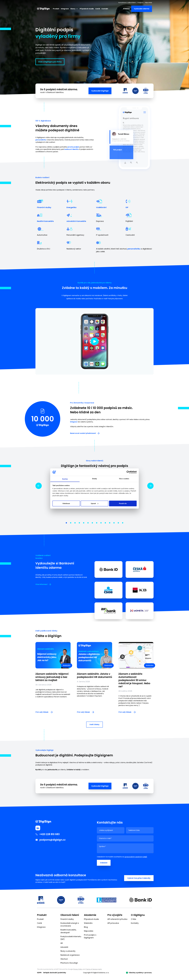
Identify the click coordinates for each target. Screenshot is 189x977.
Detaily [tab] (94, 478)
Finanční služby (44, 207)
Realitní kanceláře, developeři (68, 931)
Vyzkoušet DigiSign (100, 91)
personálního (40, 140)
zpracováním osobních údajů (135, 857)
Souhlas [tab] (65, 479)
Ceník (97, 9)
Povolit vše (123, 503)
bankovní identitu (71, 149)
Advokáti (64, 947)
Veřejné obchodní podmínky (54, 972)
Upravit (93, 503)
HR (61, 943)
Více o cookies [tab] (124, 478)
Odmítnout (66, 503)
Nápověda (148, 3)
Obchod (64, 959)
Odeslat (103, 862)
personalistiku (133, 249)
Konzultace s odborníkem (127, 3)
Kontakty (135, 923)
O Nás (133, 919)
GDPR (39, 972)
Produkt (56, 9)
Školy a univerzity (67, 951)
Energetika (71, 207)
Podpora (140, 3)
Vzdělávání (101, 207)
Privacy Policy (77, 969)
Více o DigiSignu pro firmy (50, 61)
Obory (72, 9)
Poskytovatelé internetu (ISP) (70, 937)
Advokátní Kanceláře (76, 221)
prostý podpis (73, 147)
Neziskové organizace (70, 955)
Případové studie (87, 9)
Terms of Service (92, 969)
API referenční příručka (117, 919)
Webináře (88, 923)
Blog (86, 927)
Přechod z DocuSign (69, 963)
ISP (127, 207)
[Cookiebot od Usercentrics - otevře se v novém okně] (128, 472)
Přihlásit (126, 9)
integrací (74, 422)
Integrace (65, 9)
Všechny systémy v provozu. (140, 972)
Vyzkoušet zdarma (141, 9)
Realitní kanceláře (45, 221)
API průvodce (113, 923)
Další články (94, 724)
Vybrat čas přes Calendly (138, 878)
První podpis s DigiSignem (90, 936)
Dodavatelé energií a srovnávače (69, 924)
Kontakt (105, 9)
